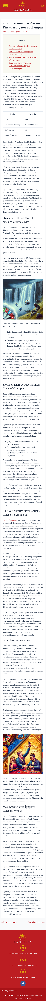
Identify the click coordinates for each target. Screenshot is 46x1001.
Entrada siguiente (36, 922)
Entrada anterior (9, 922)
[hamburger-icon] (5, 5)
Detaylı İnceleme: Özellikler (20, 63)
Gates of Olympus (10, 520)
